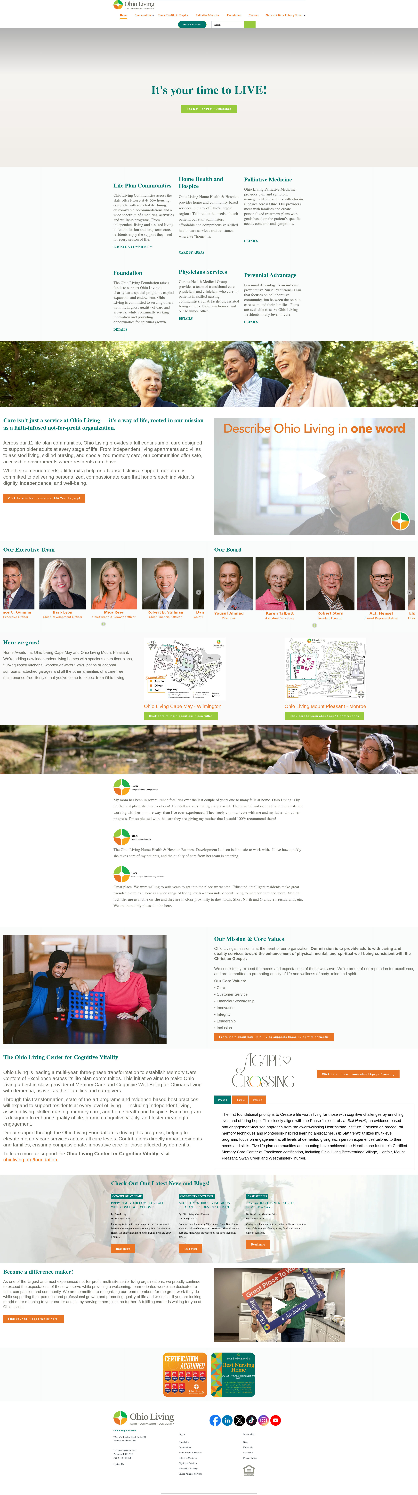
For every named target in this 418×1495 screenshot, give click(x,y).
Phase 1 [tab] (222, 1100)
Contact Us (118, 1463)
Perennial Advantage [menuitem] (188, 1468)
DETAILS (186, 318)
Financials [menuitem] (248, 1447)
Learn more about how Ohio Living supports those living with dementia (274, 1037)
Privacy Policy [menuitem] (250, 1457)
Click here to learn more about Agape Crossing (358, 1074)
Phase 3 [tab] (257, 1100)
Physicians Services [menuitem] (188, 1463)
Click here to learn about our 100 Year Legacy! (44, 498)
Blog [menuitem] (245, 1442)
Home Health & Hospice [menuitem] (190, 1452)
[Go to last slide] (219, 592)
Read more (123, 1248)
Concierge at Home (127, 1196)
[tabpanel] (314, 1136)
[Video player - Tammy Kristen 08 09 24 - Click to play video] (279, 1305)
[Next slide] (409, 592)
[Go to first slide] (198, 592)
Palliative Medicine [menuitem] (188, 1457)
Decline (268, 38)
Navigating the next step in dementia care (270, 1205)
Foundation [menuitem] (184, 1442)
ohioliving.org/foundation (30, 1159)
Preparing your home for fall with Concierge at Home (137, 1205)
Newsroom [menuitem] (248, 1452)
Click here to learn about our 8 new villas (181, 716)
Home (123, 15)
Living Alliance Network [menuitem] (190, 1473)
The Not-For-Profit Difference (209, 109)
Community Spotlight (196, 1196)
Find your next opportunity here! (33, 1318)
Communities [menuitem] (185, 1447)
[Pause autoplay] (103, 624)
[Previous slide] (8, 592)
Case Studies (257, 1196)
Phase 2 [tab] (240, 1100)
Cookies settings (215, 38)
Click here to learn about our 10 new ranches (324, 716)
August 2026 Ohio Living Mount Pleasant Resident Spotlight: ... (206, 1205)
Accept (242, 38)
